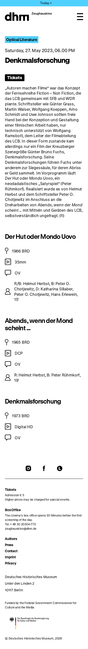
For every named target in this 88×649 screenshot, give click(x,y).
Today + (46, 3)
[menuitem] (44, 539)
